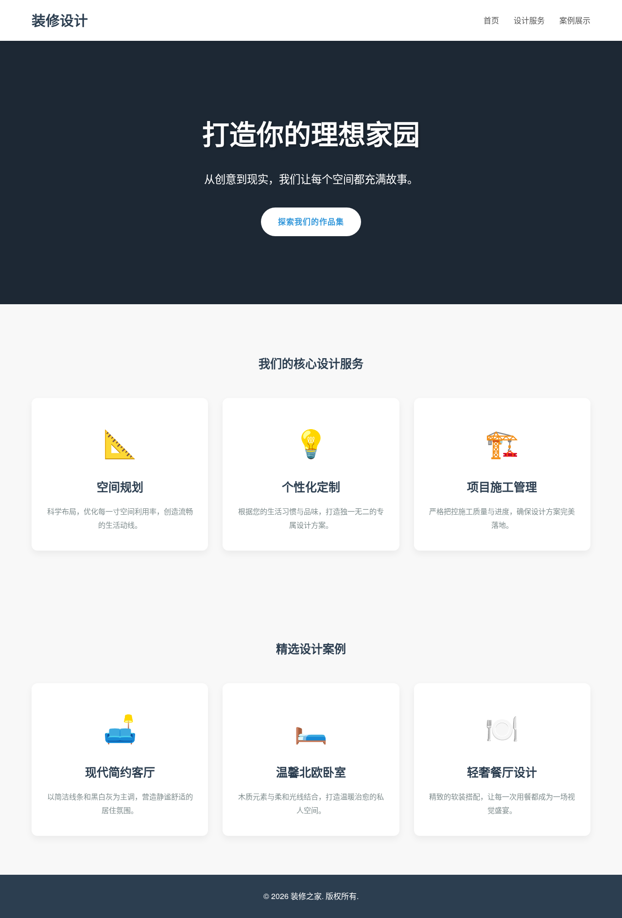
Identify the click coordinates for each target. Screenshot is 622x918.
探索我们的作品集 (311, 221)
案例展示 (574, 20)
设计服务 (529, 20)
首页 (491, 20)
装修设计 (60, 20)
